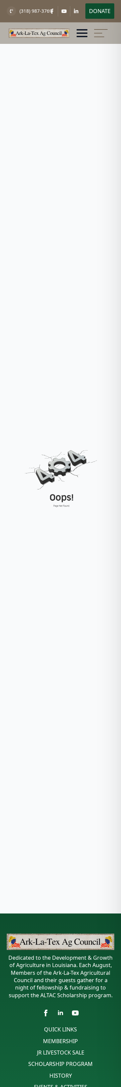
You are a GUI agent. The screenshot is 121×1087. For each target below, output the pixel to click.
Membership (60, 1041)
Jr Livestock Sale (60, 1052)
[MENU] (100, 33)
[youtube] (75, 1013)
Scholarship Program (60, 1064)
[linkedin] (60, 1013)
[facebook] (46, 1013)
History (60, 1075)
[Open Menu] (82, 33)
